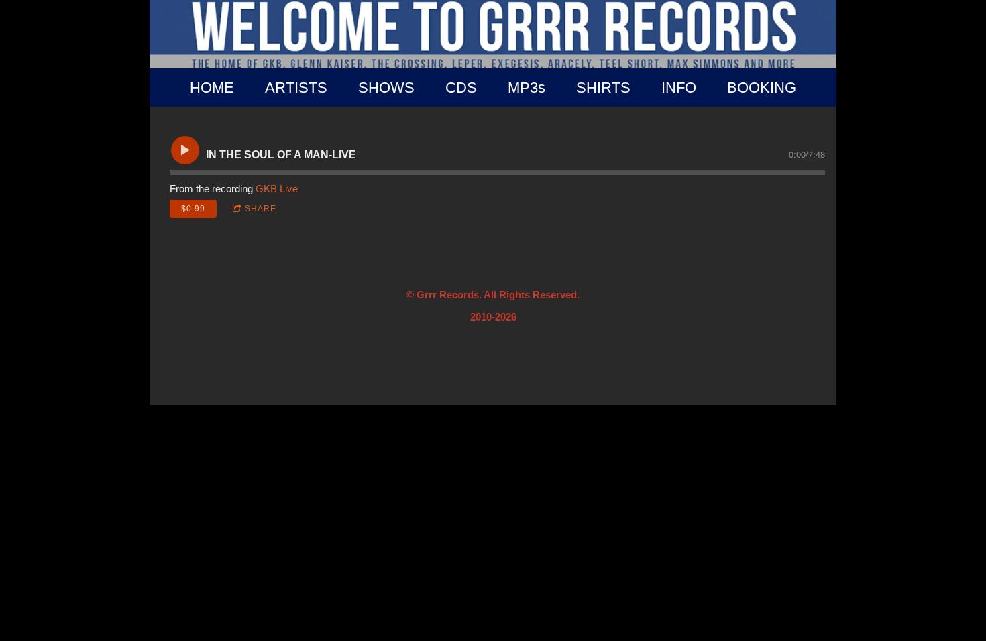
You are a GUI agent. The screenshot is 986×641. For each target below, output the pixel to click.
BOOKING (761, 87)
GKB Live (277, 188)
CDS (461, 87)
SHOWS (386, 87)
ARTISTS (296, 87)
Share (260, 208)
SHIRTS (603, 87)
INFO (678, 87)
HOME (212, 87)
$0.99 (193, 208)
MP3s (526, 87)
